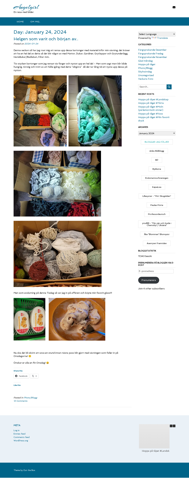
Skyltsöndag (145, 71)
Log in (16, 430)
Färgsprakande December (152, 50)
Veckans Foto (145, 79)
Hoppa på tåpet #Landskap (153, 99)
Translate (162, 38)
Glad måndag (145, 61)
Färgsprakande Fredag (150, 53)
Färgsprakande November (152, 57)
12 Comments (20, 401)
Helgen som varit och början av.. (46, 38)
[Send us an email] (174, 7)
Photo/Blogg (30, 397)
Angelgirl (26, 7)
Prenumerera (148, 280)
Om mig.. (35, 21)
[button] (174, 426)
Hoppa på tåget (146, 64)
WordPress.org (21, 440)
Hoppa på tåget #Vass (150, 113)
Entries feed (19, 434)
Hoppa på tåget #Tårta (151, 103)
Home (20, 21)
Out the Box (29, 470)
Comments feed (22, 437)
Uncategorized (146, 75)
